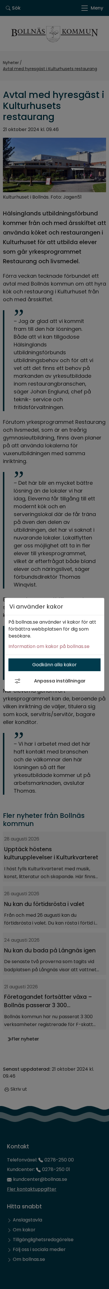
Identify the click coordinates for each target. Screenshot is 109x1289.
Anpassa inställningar (59, 681)
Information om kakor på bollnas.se (49, 646)
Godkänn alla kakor (54, 664)
